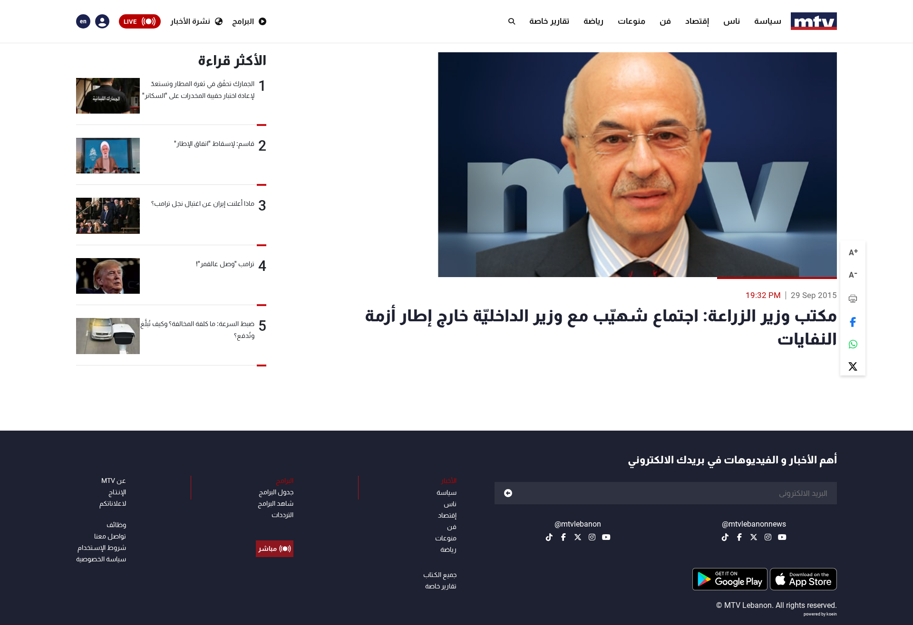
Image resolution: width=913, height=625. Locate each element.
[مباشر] (274, 527)
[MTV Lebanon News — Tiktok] (725, 537)
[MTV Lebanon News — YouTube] (782, 537)
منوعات (631, 21)
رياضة (593, 21)
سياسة (767, 21)
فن (665, 21)
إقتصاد (697, 21)
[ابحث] (511, 21)
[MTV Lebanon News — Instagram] (768, 537)
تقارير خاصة (549, 21)
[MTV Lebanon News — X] (754, 537)
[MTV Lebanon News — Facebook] (739, 537)
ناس (731, 21)
